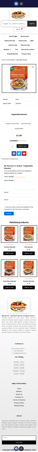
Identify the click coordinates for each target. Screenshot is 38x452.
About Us (19, 394)
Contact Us (19, 397)
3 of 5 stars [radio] (20, 177)
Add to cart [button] (10, 253)
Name (6, 192)
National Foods (10, 41)
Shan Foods (23, 41)
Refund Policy (19, 406)
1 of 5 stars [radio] (16, 177)
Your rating (9, 177)
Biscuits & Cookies (27, 49)
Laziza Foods (12, 45)
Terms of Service (19, 400)
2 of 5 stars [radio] (18, 177)
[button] (33, 67)
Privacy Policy (26, 54)
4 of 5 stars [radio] (22, 177)
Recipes (6, 49)
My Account (25, 36)
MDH (31, 41)
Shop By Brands (12, 54)
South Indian (10, 60)
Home (4, 60)
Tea (16, 49)
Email (6, 200)
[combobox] (14, 24)
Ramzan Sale (25, 45)
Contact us (19, 344)
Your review (9, 180)
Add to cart (22, 146)
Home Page (13, 36)
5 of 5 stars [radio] (24, 177)
